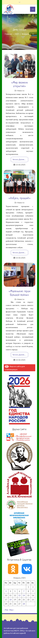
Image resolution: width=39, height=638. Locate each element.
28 (24, 604)
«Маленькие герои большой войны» (19, 293)
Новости (20, 90)
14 (24, 595)
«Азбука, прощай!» (20, 198)
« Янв (6, 610)
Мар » (11, 610)
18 (10, 600)
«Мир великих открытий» (19, 84)
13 (19, 595)
